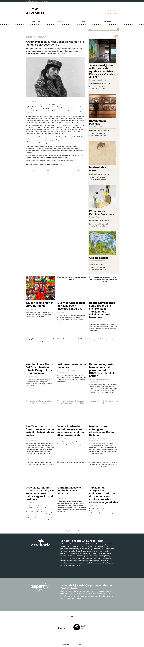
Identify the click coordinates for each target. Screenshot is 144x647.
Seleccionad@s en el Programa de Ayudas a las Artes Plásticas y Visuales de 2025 (102, 71)
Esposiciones (36, 21)
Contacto (46, 1)
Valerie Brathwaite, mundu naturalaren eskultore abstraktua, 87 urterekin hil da (71, 431)
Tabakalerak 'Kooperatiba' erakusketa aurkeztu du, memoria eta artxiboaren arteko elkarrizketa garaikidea (103, 495)
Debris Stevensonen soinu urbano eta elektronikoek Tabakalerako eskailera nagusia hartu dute (102, 310)
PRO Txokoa (108, 21)
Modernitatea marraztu (97, 169)
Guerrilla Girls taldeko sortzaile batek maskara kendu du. (71, 305)
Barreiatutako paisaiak (97, 122)
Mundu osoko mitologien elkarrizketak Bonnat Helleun (102, 431)
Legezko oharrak (74, 645)
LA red (41, 1)
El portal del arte (34, 1)
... (76, 530)
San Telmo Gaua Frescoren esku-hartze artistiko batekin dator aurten (40, 431)
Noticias (60, 21)
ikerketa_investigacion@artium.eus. (56, 157)
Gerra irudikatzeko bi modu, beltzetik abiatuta (70, 490)
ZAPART (66, 645)
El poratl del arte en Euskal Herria (81, 540)
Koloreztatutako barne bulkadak (71, 366)
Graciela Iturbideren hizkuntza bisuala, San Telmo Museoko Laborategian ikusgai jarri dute (40, 493)
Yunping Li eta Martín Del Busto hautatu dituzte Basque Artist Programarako (39, 369)
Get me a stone (98, 257)
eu (111, 1)
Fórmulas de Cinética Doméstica (101, 213)
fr (117, 1)
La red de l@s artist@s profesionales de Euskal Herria (86, 587)
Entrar (27, 1)
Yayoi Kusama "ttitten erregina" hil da (40, 304)
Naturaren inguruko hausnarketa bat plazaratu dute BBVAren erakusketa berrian (102, 370)
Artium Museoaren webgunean (76, 111)
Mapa (84, 21)
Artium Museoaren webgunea (62, 155)
